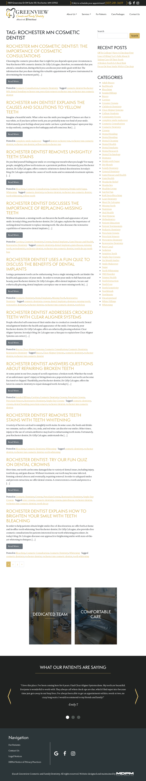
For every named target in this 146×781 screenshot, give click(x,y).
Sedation (106, 250)
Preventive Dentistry (112, 239)
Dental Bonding (109, 133)
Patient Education (111, 222)
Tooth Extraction (110, 280)
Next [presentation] (136, 696)
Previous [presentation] (9, 696)
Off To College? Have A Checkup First (116, 52)
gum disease (77, 245)
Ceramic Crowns (110, 103)
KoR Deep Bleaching (112, 195)
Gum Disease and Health (81, 241)
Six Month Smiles (110, 260)
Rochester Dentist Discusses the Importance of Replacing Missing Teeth (44, 208)
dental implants (62, 245)
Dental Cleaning (110, 140)
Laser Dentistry (109, 198)
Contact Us (134, 14)
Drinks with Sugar (78, 188)
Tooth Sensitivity (110, 287)
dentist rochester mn (60, 140)
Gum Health (108, 178)
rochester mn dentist (24, 144)
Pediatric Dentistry (111, 229)
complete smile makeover (28, 140)
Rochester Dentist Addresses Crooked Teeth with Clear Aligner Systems (49, 315)
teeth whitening (14, 195)
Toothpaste (107, 294)
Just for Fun (107, 192)
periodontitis (19, 248)
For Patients (101, 14)
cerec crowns (28, 500)
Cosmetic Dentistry (48, 88)
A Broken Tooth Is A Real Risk (112, 63)
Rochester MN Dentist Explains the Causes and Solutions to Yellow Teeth (45, 107)
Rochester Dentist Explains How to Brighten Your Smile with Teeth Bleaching (46, 515)
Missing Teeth (58, 297)
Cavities (20, 241)
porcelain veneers (38, 404)
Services (85, 14)
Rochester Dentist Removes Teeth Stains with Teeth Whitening (43, 417)
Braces (19, 349)
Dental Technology (111, 154)
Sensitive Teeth (109, 253)
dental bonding (21, 404)
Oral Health (108, 212)
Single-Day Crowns (55, 400)
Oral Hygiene (108, 215)
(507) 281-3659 (114, 3)
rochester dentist (52, 192)
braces (39, 352)
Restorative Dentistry (16, 245)
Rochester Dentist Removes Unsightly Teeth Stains (49, 154)
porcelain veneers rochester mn (55, 91)
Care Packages (117, 14)
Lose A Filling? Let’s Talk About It (114, 56)
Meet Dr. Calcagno (111, 202)
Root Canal (107, 246)
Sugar (105, 267)
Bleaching (20, 188)
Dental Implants (60, 241)
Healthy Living (109, 188)
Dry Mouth (107, 164)
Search (101, 31)
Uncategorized (109, 297)
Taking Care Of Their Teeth (110, 59)
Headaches (107, 185)
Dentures (106, 157)
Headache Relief (110, 181)
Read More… (15, 81)
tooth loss (80, 304)
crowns (46, 301)
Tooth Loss (107, 284)
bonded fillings (23, 397)
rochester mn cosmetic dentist (77, 192)
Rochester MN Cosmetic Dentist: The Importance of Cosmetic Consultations (47, 51)
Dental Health (109, 144)
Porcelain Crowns (76, 397)
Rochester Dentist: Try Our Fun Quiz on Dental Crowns (46, 462)
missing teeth (83, 301)
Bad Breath (107, 86)
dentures (71, 301)
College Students (110, 113)
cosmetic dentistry (34, 192)
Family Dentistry (110, 168)
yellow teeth (29, 195)
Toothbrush (107, 291)
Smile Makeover (110, 263)
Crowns (47, 241)
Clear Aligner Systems (33, 349)
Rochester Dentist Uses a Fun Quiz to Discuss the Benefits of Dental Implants (48, 264)
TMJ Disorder (108, 274)
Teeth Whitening (110, 270)
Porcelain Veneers (15, 400)
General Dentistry (110, 171)
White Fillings (109, 301)
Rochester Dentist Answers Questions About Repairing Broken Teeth (49, 366)
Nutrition (107, 209)
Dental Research (110, 151)
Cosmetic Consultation (27, 88)
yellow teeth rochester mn (48, 144)
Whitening (11, 192)
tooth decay (80, 248)
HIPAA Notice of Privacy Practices (25, 761)
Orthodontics (108, 219)
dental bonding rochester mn (25, 91)
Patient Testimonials (112, 226)
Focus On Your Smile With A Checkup (116, 66)
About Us (71, 14)
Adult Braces (108, 82)
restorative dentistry (16, 304)
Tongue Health (109, 277)
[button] (67, 717)
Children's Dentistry (111, 106)
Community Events (111, 116)
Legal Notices (15, 756)
